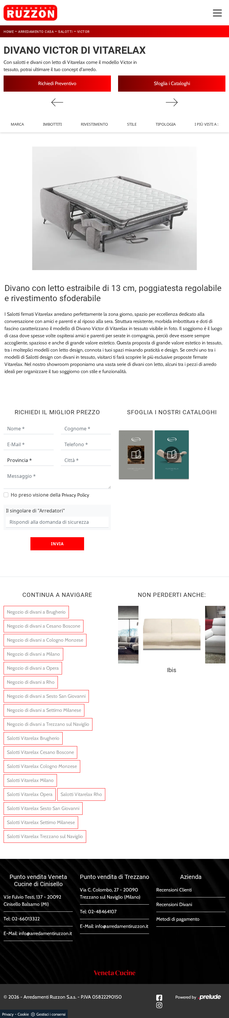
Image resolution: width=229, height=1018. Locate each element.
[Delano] (171, 102)
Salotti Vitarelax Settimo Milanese (41, 822)
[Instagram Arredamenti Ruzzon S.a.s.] (159, 1005)
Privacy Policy (75, 495)
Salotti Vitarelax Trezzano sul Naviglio (45, 836)
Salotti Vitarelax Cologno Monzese (42, 766)
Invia (57, 543)
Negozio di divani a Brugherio (36, 612)
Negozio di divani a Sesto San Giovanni (46, 696)
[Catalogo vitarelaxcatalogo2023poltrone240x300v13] (171, 454)
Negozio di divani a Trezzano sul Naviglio (48, 724)
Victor (83, 32)
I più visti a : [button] (206, 124)
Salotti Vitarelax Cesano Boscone (40, 752)
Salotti (65, 32)
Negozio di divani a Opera (33, 668)
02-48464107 (102, 911)
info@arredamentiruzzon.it (45, 933)
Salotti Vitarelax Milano (30, 780)
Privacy (8, 1014)
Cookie (23, 1014)
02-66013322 (26, 919)
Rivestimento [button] (94, 124)
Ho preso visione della (50, 495)
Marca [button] (17, 124)
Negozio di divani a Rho (31, 682)
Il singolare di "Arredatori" (35, 510)
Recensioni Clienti (174, 890)
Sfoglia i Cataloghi (172, 83)
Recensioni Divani (174, 904)
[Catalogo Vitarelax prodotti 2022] (136, 454)
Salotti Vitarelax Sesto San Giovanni (43, 808)
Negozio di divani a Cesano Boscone (43, 626)
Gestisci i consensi (51, 1014)
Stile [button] (132, 124)
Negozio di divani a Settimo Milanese (44, 710)
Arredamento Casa (36, 32)
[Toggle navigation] (217, 12)
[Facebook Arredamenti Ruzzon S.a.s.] (159, 997)
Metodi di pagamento (177, 919)
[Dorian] (57, 102)
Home (9, 32)
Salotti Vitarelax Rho (81, 794)
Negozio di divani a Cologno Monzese (45, 640)
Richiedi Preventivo (57, 83)
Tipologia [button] (166, 124)
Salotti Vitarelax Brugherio (33, 738)
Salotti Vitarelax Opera (29, 794)
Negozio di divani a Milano (33, 654)
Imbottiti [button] (52, 124)
